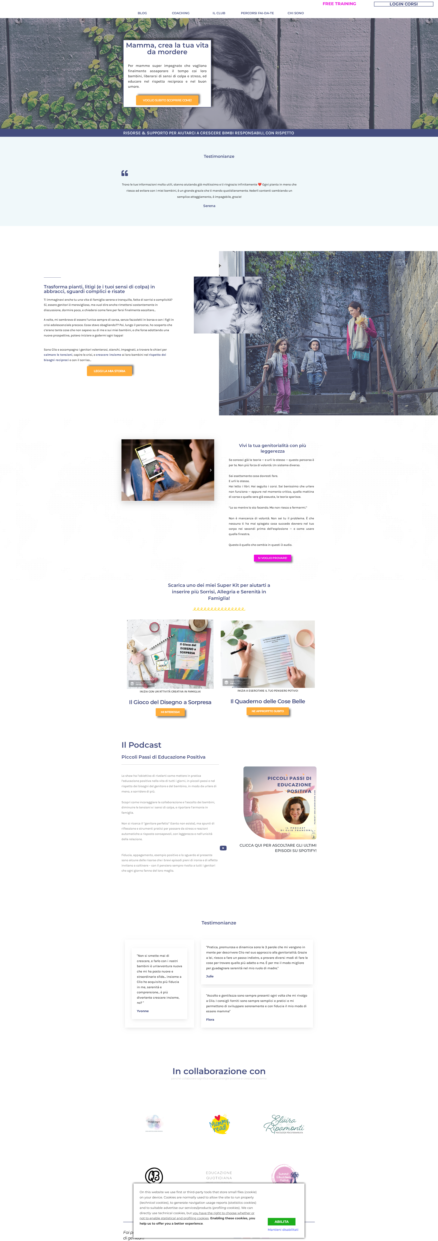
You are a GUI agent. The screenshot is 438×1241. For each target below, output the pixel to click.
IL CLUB (219, 13)
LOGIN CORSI (404, 4)
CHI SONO (296, 13)
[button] (125, 470)
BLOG (142, 13)
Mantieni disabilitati (283, 1230)
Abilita (282, 1222)
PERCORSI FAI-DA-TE (257, 13)
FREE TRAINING (339, 3)
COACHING (181, 13)
